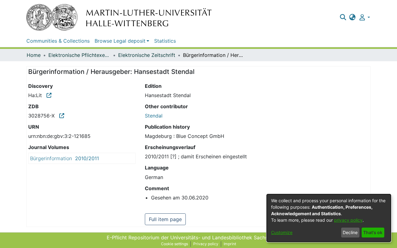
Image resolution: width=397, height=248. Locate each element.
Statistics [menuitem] (165, 41)
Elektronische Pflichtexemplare (79, 55)
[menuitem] (352, 17)
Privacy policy (205, 244)
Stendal (154, 116)
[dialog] (329, 218)
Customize (281, 232)
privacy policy (348, 220)
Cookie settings (174, 244)
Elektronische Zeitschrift (146, 55)
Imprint (230, 244)
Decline (350, 232)
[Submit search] (343, 17)
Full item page (165, 219)
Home (34, 55)
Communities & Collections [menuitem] (58, 41)
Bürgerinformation (51, 158)
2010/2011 (87, 158)
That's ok (372, 232)
